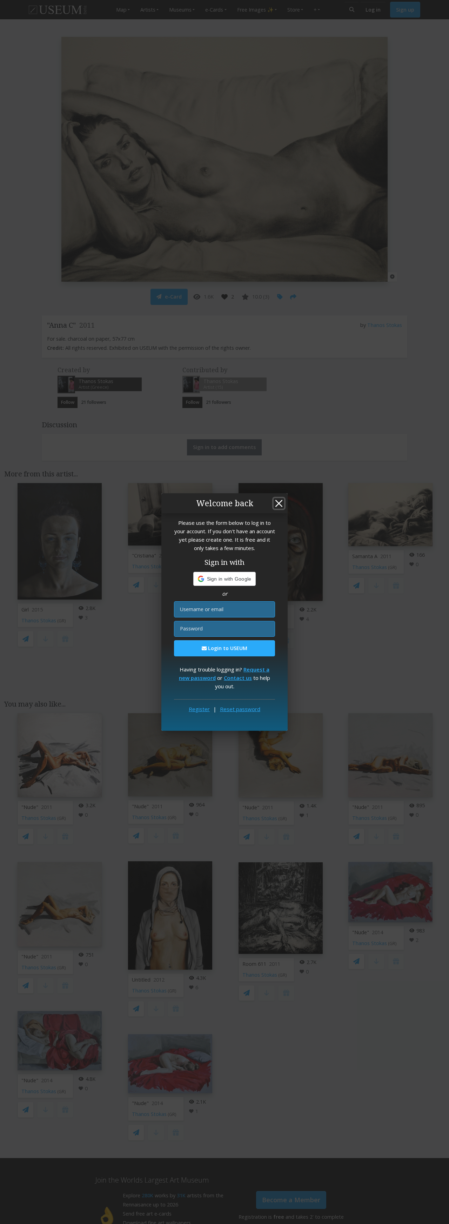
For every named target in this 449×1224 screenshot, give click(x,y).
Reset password (240, 709)
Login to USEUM (227, 648)
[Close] (279, 503)
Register (199, 709)
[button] (224, 579)
